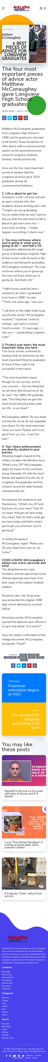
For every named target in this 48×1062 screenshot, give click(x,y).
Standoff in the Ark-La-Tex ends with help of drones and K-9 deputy (23, 793)
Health (4, 1006)
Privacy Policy (17, 1058)
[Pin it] (20, 118)
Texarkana (6, 989)
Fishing (5, 1032)
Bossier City (7, 974)
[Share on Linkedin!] (15, 118)
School (40, 657)
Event (23, 655)
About (27, 1058)
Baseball (5, 1024)
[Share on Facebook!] (4, 118)
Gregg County (10, 657)
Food (4, 1003)
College (5, 1000)
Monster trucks (8, 1038)
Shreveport (6, 986)
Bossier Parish (7, 977)
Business (5, 998)
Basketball (6, 1026)
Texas (24, 660)
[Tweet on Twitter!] (9, 118)
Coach (4, 1029)
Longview (22, 657)
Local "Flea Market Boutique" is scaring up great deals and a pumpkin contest (23, 844)
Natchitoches (7, 983)
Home (34, 1058)
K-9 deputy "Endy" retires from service (23, 895)
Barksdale (6, 972)
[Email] (26, 118)
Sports (4, 1015)
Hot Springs (7, 980)
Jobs (3, 1009)
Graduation (33, 655)
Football (5, 1035)
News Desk (8, 111)
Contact (38, 1055)
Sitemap (29, 1055)
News (31, 657)
